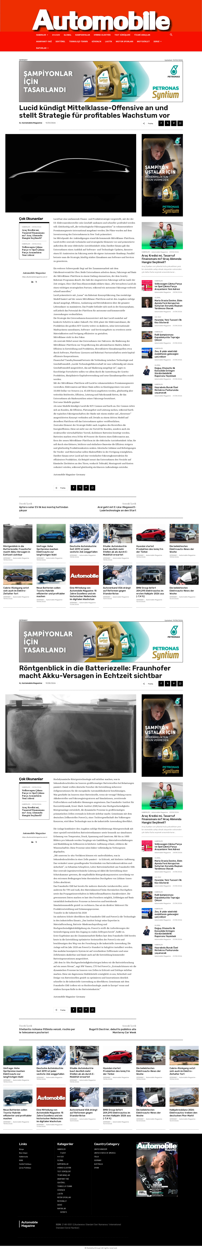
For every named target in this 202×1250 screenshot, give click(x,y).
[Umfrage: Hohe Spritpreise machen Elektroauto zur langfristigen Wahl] (51, 533)
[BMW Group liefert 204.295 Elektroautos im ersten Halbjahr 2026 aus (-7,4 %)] (150, 575)
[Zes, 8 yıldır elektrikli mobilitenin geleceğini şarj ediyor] (147, 353)
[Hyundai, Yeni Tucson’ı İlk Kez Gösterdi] (147, 321)
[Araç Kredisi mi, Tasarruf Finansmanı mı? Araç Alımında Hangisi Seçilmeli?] (162, 235)
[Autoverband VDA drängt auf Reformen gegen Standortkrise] (117, 575)
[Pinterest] (174, 123)
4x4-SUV (158, 317)
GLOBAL (67, 35)
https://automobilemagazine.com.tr (34, 277)
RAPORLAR (41, 48)
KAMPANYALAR (82, 35)
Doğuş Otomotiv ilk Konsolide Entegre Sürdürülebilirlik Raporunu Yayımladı (165, 372)
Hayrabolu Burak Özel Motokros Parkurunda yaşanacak (166, 390)
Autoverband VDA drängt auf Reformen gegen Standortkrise (117, 591)
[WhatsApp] (180, 123)
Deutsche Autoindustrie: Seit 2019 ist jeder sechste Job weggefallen (84, 549)
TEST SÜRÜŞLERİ (122, 35)
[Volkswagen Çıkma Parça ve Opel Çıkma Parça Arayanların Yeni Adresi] (147, 285)
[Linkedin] (32, 281)
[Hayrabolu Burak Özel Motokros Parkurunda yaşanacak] (147, 389)
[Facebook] (161, 123)
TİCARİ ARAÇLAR (142, 35)
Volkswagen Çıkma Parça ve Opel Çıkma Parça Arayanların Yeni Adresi (33, 251)
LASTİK (108, 41)
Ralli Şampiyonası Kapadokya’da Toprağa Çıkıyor (167, 337)
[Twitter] (167, 123)
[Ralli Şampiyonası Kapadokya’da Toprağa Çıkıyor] (147, 336)
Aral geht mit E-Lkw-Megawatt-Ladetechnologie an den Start (117, 509)
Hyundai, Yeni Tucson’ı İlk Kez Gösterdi (168, 321)
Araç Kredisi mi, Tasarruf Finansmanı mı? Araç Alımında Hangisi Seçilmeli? (33, 234)
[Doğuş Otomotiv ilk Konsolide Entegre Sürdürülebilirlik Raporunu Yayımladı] (147, 369)
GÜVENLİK (96, 41)
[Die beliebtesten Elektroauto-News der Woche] (184, 533)
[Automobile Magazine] (101, 16)
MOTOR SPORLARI (124, 41)
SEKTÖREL (60, 41)
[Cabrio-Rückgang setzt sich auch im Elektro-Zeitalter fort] (17, 575)
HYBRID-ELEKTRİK (102, 35)
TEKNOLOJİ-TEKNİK (78, 41)
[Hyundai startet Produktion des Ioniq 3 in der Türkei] (150, 533)
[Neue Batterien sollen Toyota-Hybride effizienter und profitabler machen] (51, 575)
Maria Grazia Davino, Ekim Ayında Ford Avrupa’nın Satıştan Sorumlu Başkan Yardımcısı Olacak (168, 304)
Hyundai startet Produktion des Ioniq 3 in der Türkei (149, 549)
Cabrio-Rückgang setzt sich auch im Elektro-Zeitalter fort (16, 591)
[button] (171, 35)
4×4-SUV (56, 35)
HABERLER (41, 35)
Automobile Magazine (32, 123)
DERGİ (156, 41)
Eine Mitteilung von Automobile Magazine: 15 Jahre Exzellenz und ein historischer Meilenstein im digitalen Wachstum (83, 594)
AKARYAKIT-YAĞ (44, 41)
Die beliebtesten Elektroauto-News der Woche (182, 549)
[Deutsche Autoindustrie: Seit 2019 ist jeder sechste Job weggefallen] (84, 533)
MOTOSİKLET (143, 41)
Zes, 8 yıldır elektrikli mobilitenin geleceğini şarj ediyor (166, 354)
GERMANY (23, 60)
